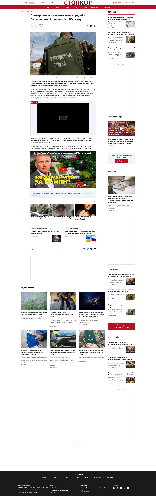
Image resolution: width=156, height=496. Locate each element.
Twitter (89, 193)
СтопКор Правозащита (56, 488)
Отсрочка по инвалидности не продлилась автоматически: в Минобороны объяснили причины (119, 307)
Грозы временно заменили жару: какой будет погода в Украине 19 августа (34, 313)
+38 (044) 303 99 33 (122, 327)
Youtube (85, 193)
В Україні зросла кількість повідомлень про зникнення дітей (44, 233)
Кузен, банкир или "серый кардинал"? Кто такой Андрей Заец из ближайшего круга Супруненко (121, 375)
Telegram (74, 193)
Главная (23, 11)
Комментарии (38, 249)
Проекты (48, 7)
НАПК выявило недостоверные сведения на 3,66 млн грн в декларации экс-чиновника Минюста (121, 276)
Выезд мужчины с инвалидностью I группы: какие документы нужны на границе (91, 353)
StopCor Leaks (94, 7)
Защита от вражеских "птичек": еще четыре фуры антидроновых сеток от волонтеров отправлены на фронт (120, 141)
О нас (51, 485)
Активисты (53, 493)
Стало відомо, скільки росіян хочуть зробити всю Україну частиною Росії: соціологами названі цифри (80, 234)
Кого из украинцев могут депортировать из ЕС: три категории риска (62, 314)
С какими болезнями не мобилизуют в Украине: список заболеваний (121, 291)
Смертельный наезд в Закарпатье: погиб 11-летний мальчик (121, 49)
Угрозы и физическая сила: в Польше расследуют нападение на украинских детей (62, 353)
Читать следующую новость (72, 228)
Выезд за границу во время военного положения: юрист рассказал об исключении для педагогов (120, 19)
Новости (68, 7)
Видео (58, 7)
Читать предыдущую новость (39, 228)
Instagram (34, 195)
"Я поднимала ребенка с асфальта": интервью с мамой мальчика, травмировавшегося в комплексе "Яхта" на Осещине (121, 200)
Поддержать (118, 2)
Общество (29, 11)
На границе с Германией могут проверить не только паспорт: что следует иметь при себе (32, 353)
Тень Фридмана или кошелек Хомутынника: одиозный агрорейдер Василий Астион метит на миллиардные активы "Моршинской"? (121, 345)
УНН (65, 85)
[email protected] (33, 492)
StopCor (41, 24)
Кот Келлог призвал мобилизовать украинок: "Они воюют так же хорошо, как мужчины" (121, 35)
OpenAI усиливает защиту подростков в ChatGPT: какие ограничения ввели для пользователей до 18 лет (91, 314)
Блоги (77, 7)
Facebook (79, 193)
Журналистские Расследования (59, 490)
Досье (85, 7)
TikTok (40, 195)
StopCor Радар (106, 7)
